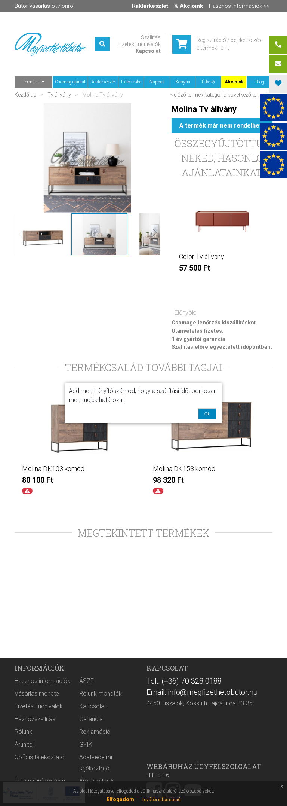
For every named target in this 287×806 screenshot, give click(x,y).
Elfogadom (120, 799)
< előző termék (186, 95)
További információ (161, 799)
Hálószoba (131, 82)
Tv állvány (59, 95)
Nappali (157, 82)
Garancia (91, 719)
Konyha (182, 82)
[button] (43, 234)
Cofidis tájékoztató (40, 757)
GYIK (85, 744)
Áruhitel (24, 744)
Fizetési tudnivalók (139, 44)
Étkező (208, 82)
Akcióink (234, 82)
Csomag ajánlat (70, 82)
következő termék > (250, 95)
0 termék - (213, 48)
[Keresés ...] (102, 44)
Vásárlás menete (37, 693)
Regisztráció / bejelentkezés (229, 40)
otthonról (44, 6)
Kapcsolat (148, 51)
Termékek (32, 82)
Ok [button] (207, 414)
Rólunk (23, 731)
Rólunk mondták (100, 693)
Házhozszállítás (35, 719)
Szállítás (151, 37)
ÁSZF (86, 680)
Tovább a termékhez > (222, 283)
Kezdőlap (26, 95)
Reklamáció (95, 731)
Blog (259, 82)
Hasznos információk (42, 680)
